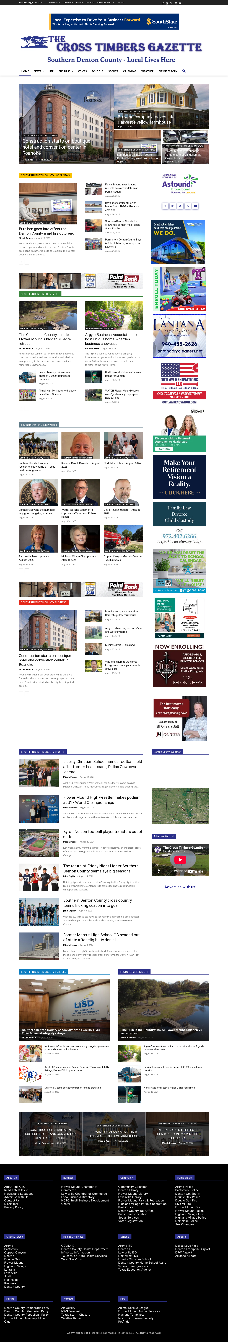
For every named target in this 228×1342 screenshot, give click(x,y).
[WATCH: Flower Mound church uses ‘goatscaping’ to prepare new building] (93, 395)
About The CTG (14, 1186)
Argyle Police (184, 1186)
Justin (8, 1276)
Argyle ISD (125, 1245)
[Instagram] (167, 2)
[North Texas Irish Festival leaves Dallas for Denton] (93, 377)
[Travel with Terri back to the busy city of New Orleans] (27, 395)
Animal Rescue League (133, 1308)
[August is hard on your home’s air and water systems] (93, 632)
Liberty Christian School (134, 1259)
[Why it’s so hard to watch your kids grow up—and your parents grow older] (93, 666)
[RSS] (171, 2)
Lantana (9, 1269)
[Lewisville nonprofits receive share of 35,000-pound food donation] (27, 377)
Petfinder (124, 1321)
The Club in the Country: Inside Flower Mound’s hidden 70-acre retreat (45, 339)
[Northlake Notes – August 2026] (123, 445)
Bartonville (11, 1249)
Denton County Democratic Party (27, 1308)
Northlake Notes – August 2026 (122, 463)
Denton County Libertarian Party (26, 1311)
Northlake (11, 1279)
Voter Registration (130, 1221)
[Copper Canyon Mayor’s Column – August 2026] (123, 539)
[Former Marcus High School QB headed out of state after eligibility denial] (39, 946)
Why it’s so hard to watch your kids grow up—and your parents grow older (122, 665)
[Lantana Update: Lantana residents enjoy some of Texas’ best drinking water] (38, 445)
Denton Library (128, 1190)
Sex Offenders (185, 1224)
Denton (9, 1256)
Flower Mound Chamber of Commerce (79, 1188)
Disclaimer (11, 1204)
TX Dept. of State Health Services (84, 1256)
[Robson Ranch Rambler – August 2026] (80, 445)
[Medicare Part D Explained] (93, 649)
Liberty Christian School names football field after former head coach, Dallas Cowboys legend (102, 766)
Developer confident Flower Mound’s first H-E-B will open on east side (122, 206)
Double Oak (12, 1259)
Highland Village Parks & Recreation (142, 1204)
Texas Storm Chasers (75, 1314)
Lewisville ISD (127, 1252)
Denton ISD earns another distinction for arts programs (73, 1087)
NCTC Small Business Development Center (85, 1202)
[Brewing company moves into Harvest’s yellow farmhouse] (161, 106)
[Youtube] (180, 2)
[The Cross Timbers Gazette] (114, 48)
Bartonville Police (187, 1190)
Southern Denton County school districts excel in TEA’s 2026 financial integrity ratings (61, 1031)
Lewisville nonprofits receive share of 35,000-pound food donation (55, 376)
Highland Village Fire (189, 1214)
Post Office (125, 1207)
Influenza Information (75, 1252)
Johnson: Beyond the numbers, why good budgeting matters (37, 511)
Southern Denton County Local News (136, 150)
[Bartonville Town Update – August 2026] (38, 539)
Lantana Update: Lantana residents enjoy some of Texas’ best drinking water (37, 467)
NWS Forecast (70, 1311)
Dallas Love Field (186, 1245)
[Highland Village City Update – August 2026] (80, 539)
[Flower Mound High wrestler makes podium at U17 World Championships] (39, 809)
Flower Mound (14, 1262)
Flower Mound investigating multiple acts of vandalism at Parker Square (121, 188)
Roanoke (10, 1283)
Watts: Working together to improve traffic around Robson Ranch (79, 513)
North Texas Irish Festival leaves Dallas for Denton (169, 1087)
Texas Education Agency (135, 1269)
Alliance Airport (185, 1256)
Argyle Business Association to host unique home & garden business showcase (111, 339)
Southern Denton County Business (40, 135)
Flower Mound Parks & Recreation (141, 1200)
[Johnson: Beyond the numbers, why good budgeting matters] (38, 492)
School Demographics (133, 1266)
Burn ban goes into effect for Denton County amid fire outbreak (46, 231)
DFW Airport (183, 1252)
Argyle (8, 1245)
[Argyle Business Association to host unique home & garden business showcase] (114, 315)
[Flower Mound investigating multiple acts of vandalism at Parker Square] (93, 189)
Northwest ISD (128, 1256)
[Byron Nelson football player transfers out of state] (39, 843)
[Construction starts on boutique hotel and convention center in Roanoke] (66, 124)
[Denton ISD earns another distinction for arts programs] (30, 1094)
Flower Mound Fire (187, 1207)
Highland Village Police (190, 1217)
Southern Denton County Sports (42, 751)
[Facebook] (163, 2)
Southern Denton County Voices (39, 424)
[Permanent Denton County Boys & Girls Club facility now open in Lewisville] (93, 244)
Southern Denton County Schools (43, 971)
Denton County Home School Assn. (142, 1262)
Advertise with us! (180, 887)
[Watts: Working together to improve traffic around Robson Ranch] (80, 492)
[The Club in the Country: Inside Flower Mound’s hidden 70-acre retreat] (48, 315)
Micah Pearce (26, 238)
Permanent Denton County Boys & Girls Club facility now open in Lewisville (123, 243)
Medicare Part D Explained (120, 645)
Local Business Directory (78, 1197)
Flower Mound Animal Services (139, 1311)
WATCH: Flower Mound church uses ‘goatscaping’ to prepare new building (122, 394)
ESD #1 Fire (183, 1204)
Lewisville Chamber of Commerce (84, 1193)
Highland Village (15, 1266)
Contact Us (12, 1200)
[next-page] (27, 262)
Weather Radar (71, 1318)
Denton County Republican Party (26, 1314)
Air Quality (68, 1308)
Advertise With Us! (164, 836)
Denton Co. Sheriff (187, 1193)
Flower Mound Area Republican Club (25, 1319)
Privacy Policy (13, 1207)
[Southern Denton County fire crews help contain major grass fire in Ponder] (93, 225)
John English (69, 876)
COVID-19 (67, 1245)
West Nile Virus (71, 1259)
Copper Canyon (15, 1252)
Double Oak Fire (186, 1200)
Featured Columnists (134, 971)
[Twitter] (175, 2)
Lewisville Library (130, 1197)
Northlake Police (186, 1221)
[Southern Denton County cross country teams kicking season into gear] (39, 912)
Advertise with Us (16, 1197)
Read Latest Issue (16, 1190)
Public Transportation (132, 1214)
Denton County (14, 1286)
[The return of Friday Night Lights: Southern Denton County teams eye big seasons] (39, 877)
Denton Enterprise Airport (192, 1249)
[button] (184, 71)
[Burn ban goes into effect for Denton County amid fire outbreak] (137, 147)
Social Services (128, 1217)
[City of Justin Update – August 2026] (123, 492)
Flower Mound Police (189, 1211)
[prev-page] (21, 262)
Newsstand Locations (18, 1193)
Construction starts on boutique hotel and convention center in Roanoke (45, 660)
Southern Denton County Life (40, 294)
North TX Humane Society (136, 1318)
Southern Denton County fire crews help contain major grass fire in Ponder (122, 225)
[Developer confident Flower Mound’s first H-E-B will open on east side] (93, 207)
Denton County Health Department (84, 1249)
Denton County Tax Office (136, 1211)
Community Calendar (132, 1186)
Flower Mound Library (133, 1193)
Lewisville (10, 1273)
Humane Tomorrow (131, 1314)
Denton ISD (126, 1249)
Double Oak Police (187, 1197)
